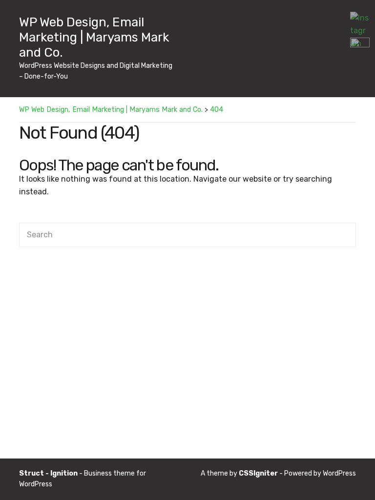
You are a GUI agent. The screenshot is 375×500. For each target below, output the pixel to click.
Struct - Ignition (48, 473)
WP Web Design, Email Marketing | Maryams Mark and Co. (94, 37)
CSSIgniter (258, 473)
